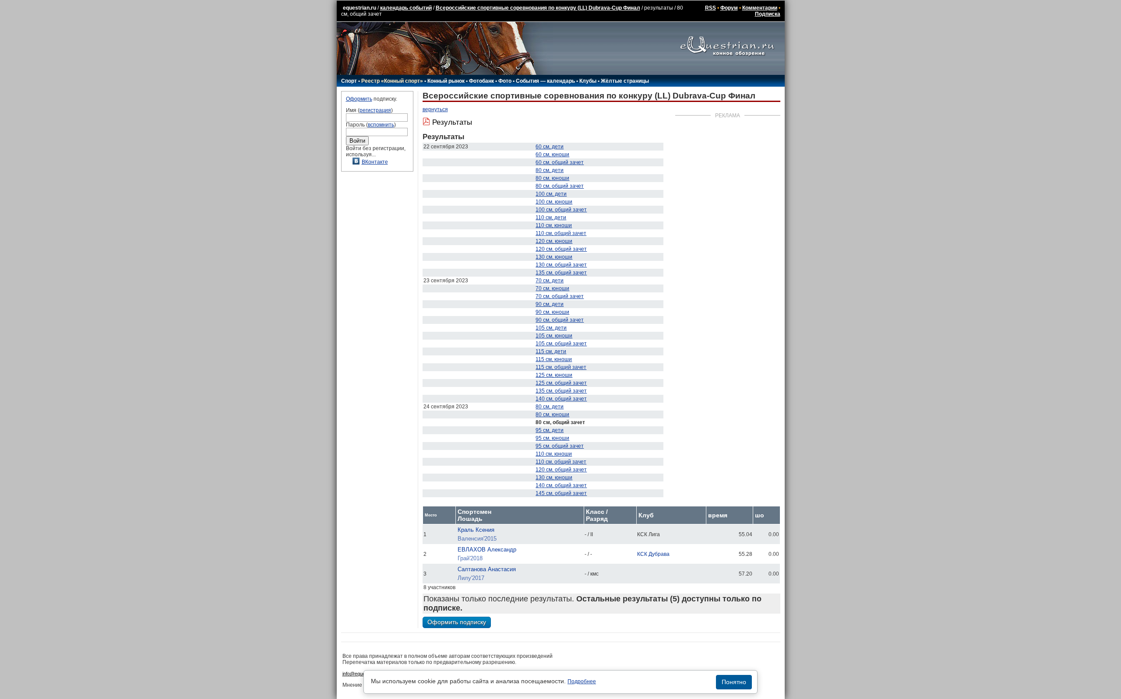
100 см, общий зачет (561, 210)
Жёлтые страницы (625, 81)
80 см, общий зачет (560, 186)
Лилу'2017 (471, 578)
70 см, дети (550, 280)
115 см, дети (551, 351)
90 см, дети (550, 304)
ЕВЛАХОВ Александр (487, 549)
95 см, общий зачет (560, 446)
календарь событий (406, 8)
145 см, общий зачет (561, 493)
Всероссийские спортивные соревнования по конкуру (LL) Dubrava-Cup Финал (538, 8)
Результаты (452, 122)
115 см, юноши (554, 359)
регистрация (375, 110)
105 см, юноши (554, 336)
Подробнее (582, 681)
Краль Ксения (476, 530)
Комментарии (759, 8)
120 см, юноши (554, 241)
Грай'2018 (470, 558)
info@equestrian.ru (362, 673)
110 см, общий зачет (561, 233)
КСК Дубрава (653, 554)
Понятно (734, 681)
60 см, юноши (552, 154)
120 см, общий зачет (561, 249)
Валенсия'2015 (477, 538)
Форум (729, 8)
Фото (504, 81)
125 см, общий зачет (561, 383)
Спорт (349, 81)
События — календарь (545, 81)
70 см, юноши (552, 288)
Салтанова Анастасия (487, 569)
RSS (710, 8)
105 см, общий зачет (561, 344)
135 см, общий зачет (561, 273)
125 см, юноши (554, 375)
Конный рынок (446, 81)
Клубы (587, 81)
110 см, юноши (554, 225)
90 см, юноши (552, 312)
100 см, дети (551, 194)
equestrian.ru (359, 8)
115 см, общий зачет (561, 367)
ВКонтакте (375, 162)
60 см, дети (550, 147)
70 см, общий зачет (560, 296)
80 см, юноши (552, 178)
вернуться (435, 109)
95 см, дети (550, 430)
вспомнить (381, 125)
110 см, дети (551, 217)
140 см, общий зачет (561, 399)
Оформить (359, 99)
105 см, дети (551, 328)
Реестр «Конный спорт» (392, 81)
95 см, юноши (552, 438)
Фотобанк (481, 81)
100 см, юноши (554, 202)
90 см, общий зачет (560, 320)
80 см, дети (550, 170)
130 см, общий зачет (561, 265)
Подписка (767, 14)
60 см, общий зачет (560, 162)
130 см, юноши (554, 257)
